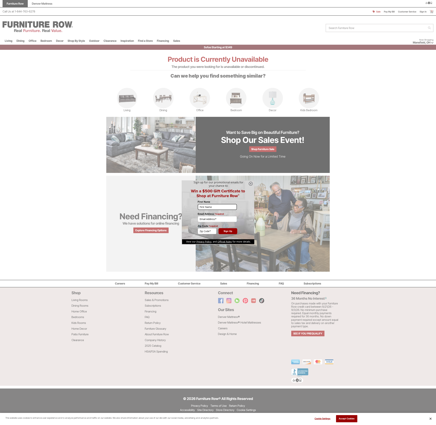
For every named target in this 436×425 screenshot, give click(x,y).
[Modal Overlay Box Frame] (218, 212)
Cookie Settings (322, 418)
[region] (218, 419)
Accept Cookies (347, 418)
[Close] (430, 418)
